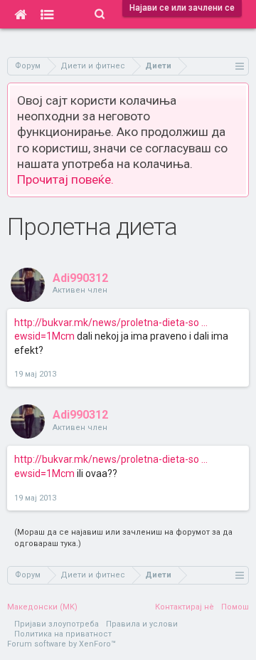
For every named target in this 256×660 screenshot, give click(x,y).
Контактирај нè (184, 607)
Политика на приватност (63, 634)
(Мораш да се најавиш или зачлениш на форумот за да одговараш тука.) (123, 538)
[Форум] (47, 14)
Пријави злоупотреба (56, 624)
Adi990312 (80, 278)
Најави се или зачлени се (182, 8)
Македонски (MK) (42, 607)
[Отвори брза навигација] (240, 65)
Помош (235, 607)
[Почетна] (20, 14)
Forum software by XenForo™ (61, 644)
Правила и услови (142, 624)
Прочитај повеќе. (65, 179)
